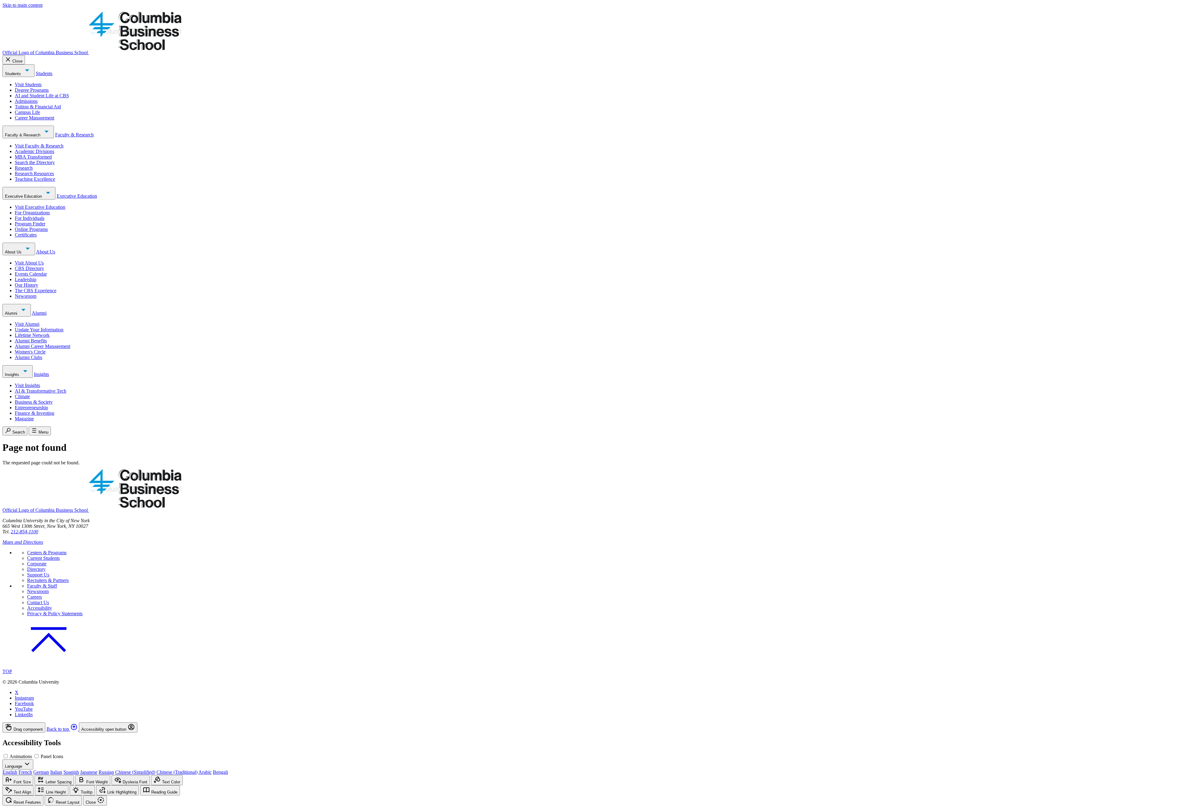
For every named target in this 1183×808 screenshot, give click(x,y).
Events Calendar (31, 274)
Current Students (43, 558)
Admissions (26, 101)
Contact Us (38, 602)
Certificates (26, 234)
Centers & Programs (47, 552)
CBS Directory (29, 268)
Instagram (24, 698)
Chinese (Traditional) (177, 772)
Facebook (24, 703)
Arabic (205, 772)
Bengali (220, 772)
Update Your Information (39, 329)
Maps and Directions (22, 542)
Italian (56, 772)
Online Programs (31, 229)
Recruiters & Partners (48, 580)
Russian (106, 772)
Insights (12, 374)
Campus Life (27, 112)
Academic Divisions (34, 151)
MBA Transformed (33, 157)
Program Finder (30, 223)
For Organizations (32, 212)
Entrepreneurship (31, 407)
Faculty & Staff (42, 585)
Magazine (24, 418)
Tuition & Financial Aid (38, 106)
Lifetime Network (32, 335)
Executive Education (24, 196)
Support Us (38, 574)
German (41, 772)
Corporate (37, 563)
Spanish (71, 772)
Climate (22, 396)
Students (13, 73)
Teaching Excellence (35, 179)
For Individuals (29, 218)
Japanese (88, 772)
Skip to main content (22, 5)
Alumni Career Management (42, 346)
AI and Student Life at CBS (42, 95)
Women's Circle (30, 351)
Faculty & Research (23, 135)
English (9, 772)
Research (24, 168)
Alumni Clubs (28, 357)
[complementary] (591, 727)
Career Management (34, 117)
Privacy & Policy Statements (55, 613)
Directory (36, 569)
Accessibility (39, 608)
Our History (26, 285)
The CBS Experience (35, 290)
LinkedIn (24, 714)
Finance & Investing (34, 413)
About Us (14, 252)
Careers (34, 597)
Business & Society (34, 402)
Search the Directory (35, 162)
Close (17, 61)
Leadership (25, 279)
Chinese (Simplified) (135, 772)
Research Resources (34, 173)
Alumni (11, 313)
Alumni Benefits (31, 340)
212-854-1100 (24, 531)
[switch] (6, 756)
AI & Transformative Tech (40, 391)
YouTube (24, 709)
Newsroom (25, 296)
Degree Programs (32, 90)
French (25, 772)
